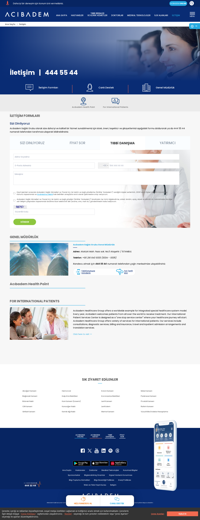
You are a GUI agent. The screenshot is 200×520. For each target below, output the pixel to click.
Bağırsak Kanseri (29, 396)
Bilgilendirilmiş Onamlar (94, 475)
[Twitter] (90, 450)
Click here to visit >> (82, 334)
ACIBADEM (178, 3)
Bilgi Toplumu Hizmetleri (79, 480)
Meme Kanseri (107, 411)
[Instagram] (110, 450)
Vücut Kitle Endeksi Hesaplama (154, 411)
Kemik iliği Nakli (68, 411)
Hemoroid (66, 391)
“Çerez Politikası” (28, 514)
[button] (103, 165)
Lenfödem (105, 406)
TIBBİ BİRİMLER (97, 14)
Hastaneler (80, 470)
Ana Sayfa (66, 470)
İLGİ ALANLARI (161, 15)
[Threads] (117, 450)
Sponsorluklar (74, 475)
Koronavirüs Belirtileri (110, 396)
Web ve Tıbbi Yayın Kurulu (95, 485)
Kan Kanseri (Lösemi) (71, 401)
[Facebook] (83, 450)
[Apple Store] (100, 463)
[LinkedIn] (103, 450)
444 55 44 (61, 72)
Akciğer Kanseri (29, 391)
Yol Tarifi (128, 272)
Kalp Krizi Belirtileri (70, 396)
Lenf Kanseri (106, 401)
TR (196, 26)
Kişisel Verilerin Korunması (120, 475)
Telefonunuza (88, 272)
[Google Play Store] (81, 463)
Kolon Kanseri (107, 391)
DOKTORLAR (117, 15)
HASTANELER (77, 15)
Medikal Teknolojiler (110, 470)
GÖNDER (24, 222)
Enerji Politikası (124, 480)
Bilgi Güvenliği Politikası (104, 480)
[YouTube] (97, 450)
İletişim (113, 485)
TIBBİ (110, 436)
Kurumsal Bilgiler (130, 470)
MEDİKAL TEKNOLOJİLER (138, 15)
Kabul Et (182, 514)
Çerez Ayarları (157, 514)
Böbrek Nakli (27, 401)
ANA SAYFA (61, 15)
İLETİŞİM (176, 15)
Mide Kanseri (146, 391)
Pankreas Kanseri (148, 396)
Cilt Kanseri (27, 406)
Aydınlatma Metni (45, 194)
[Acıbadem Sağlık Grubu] (27, 14)
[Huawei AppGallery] (118, 463)
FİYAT (122, 436)
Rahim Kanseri (147, 406)
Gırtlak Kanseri (28, 411)
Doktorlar (93, 470)
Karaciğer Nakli (68, 406)
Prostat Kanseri (147, 401)
